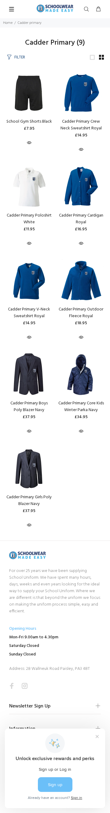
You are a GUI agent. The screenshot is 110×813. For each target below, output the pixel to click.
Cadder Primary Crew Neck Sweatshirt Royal (81, 125)
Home (8, 23)
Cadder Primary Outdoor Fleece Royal (81, 313)
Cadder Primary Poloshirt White (29, 219)
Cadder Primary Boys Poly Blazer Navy (29, 407)
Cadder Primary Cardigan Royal (81, 219)
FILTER (19, 57)
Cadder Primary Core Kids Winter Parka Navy (81, 407)
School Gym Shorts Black (29, 121)
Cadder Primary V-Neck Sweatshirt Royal (29, 313)
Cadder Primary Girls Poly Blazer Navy (29, 500)
